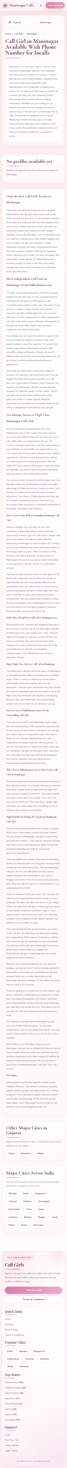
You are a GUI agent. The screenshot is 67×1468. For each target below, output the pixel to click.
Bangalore (40, 1193)
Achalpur (24, 1366)
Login (7, 1434)
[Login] (41, 5)
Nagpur (41, 1217)
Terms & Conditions (33, 1299)
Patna (12, 1225)
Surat (11, 1153)
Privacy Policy (11, 1329)
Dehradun (38, 1225)
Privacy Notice (12, 1445)
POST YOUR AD (55, 5)
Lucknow (13, 1217)
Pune (29, 1209)
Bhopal (27, 1217)
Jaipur (41, 1209)
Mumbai (13, 1193)
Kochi (24, 1225)
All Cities (9, 1324)
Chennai (13, 1201)
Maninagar (32, 34)
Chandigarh (44, 1201)
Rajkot (40, 1153)
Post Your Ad (33, 1290)
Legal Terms (11, 1450)
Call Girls (18, 34)
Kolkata (27, 1201)
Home (8, 34)
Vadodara (26, 1153)
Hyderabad (14, 1209)
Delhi (26, 1193)
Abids (10, 1366)
